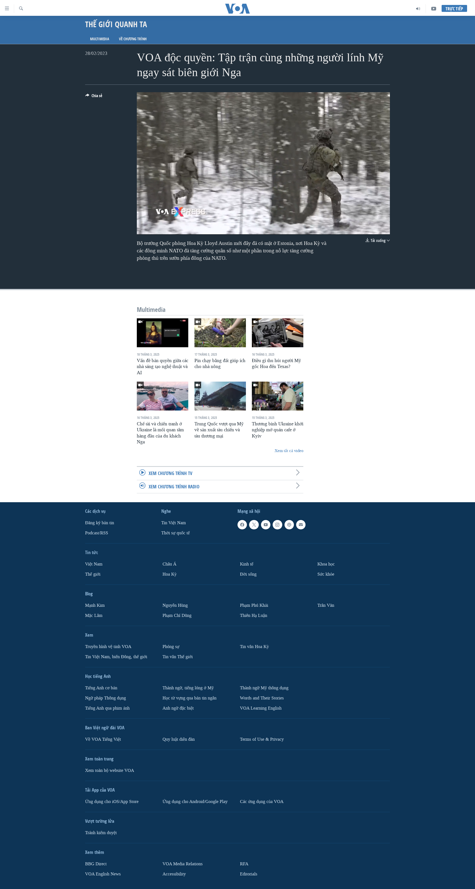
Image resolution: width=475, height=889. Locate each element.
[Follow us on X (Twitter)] (254, 524)
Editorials (248, 874)
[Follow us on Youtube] (265, 524)
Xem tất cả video (289, 451)
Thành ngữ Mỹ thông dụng (264, 688)
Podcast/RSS (96, 533)
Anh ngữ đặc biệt (178, 708)
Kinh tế (246, 564)
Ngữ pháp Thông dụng (105, 698)
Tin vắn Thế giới (178, 656)
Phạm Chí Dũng (177, 615)
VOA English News (103, 874)
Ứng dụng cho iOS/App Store (112, 801)
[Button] (93, 97)
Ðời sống (248, 574)
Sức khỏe (325, 574)
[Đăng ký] (301, 524)
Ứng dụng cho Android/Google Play (195, 801)
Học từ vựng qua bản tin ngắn (189, 698)
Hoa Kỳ (170, 574)
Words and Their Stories (262, 698)
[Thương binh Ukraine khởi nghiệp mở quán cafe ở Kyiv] (277, 396)
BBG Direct (96, 864)
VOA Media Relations (183, 864)
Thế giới (92, 574)
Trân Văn (325, 605)
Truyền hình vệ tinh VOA (108, 646)
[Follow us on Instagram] (277, 524)
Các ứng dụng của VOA (262, 801)
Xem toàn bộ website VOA (109, 770)
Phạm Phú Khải (254, 605)
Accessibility (174, 874)
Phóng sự (171, 646)
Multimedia (99, 39)
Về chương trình (133, 39)
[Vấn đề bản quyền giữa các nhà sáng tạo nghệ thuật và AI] (162, 332)
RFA (244, 864)
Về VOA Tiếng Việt (103, 739)
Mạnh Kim (95, 605)
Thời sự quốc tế (175, 533)
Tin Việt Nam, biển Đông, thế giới (116, 656)
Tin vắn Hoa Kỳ (254, 646)
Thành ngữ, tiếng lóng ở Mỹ (188, 688)
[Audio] (418, 8)
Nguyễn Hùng (175, 605)
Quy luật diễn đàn (179, 739)
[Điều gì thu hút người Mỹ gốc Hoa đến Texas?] (277, 332)
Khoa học (326, 564)
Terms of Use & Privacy (262, 739)
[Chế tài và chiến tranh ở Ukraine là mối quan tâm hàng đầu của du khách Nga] (162, 396)
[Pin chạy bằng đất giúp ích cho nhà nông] (220, 332)
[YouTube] (434, 8)
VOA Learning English (261, 708)
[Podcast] (289, 524)
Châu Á (169, 564)
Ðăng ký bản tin (99, 523)
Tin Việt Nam (173, 523)
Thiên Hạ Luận (253, 615)
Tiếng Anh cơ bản (101, 688)
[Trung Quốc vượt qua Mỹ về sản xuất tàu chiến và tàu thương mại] (220, 396)
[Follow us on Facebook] (242, 524)
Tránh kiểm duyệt (101, 832)
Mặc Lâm (93, 615)
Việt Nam (93, 564)
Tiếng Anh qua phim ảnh (107, 708)
